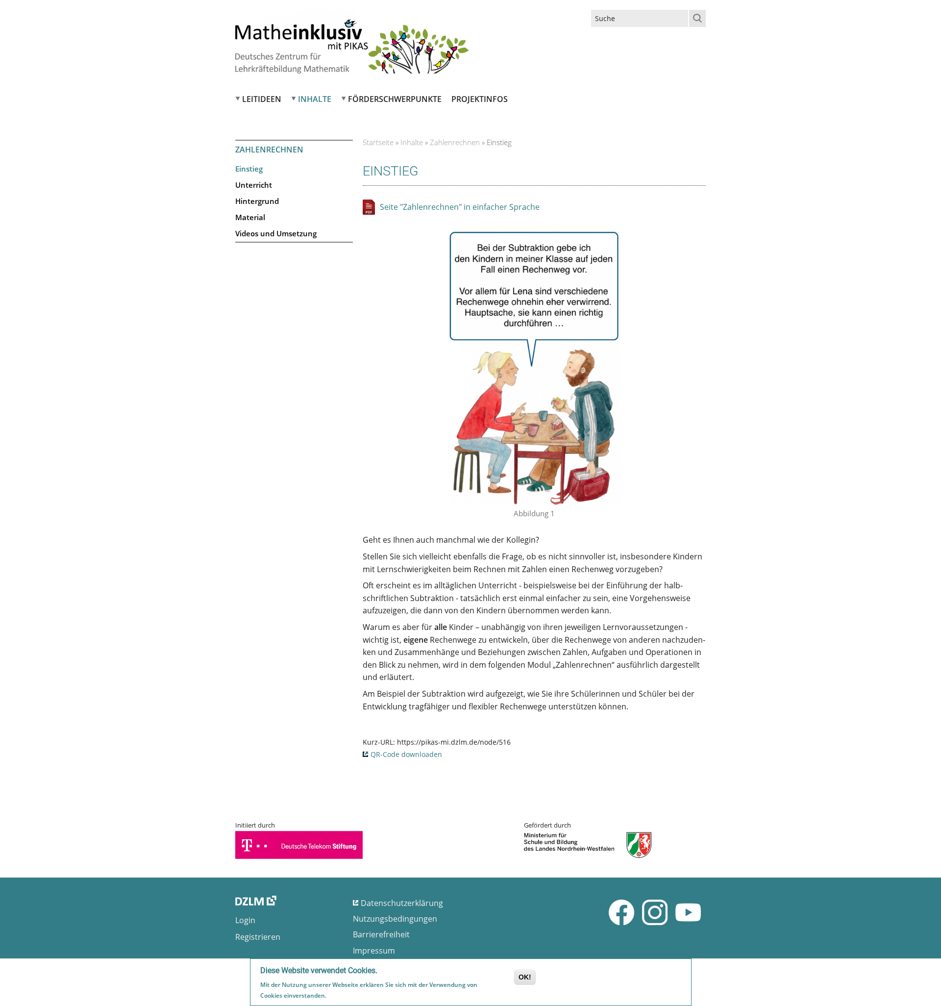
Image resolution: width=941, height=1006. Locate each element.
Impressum (374, 950)
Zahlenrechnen (455, 142)
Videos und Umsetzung (276, 233)
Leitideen (261, 99)
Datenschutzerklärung (402, 903)
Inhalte (314, 99)
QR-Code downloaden (406, 754)
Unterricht (253, 185)
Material (250, 217)
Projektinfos (479, 99)
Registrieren (257, 936)
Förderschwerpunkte (395, 99)
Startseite (378, 142)
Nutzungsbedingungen (395, 918)
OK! (525, 977)
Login (245, 920)
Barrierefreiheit (381, 934)
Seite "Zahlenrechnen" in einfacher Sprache (460, 206)
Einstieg (249, 169)
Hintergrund (257, 201)
